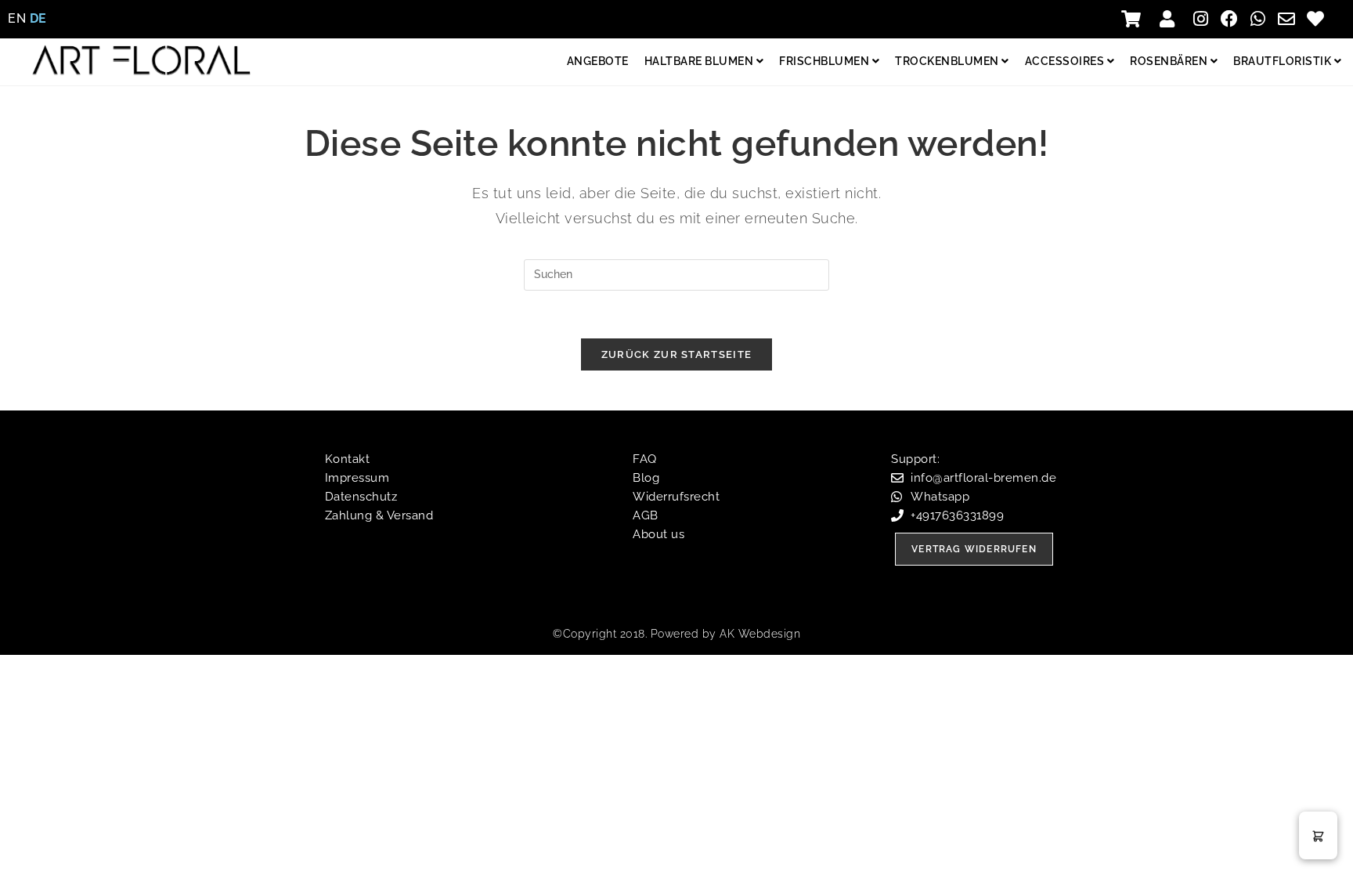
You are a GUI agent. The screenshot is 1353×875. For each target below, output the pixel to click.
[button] (1318, 835)
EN (17, 18)
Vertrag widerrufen (974, 549)
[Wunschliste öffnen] (1318, 18)
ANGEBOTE (598, 61)
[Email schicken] (1290, 18)
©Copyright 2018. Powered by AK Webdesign (676, 633)
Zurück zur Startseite (676, 354)
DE (38, 18)
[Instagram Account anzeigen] (1204, 18)
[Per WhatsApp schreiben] (1261, 18)
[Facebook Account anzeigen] (1233, 18)
